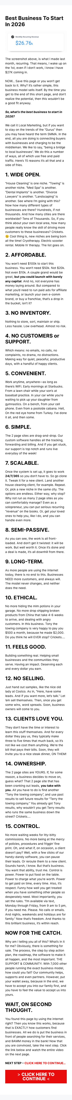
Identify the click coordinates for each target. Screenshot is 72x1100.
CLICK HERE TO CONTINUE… (45, 1063)
